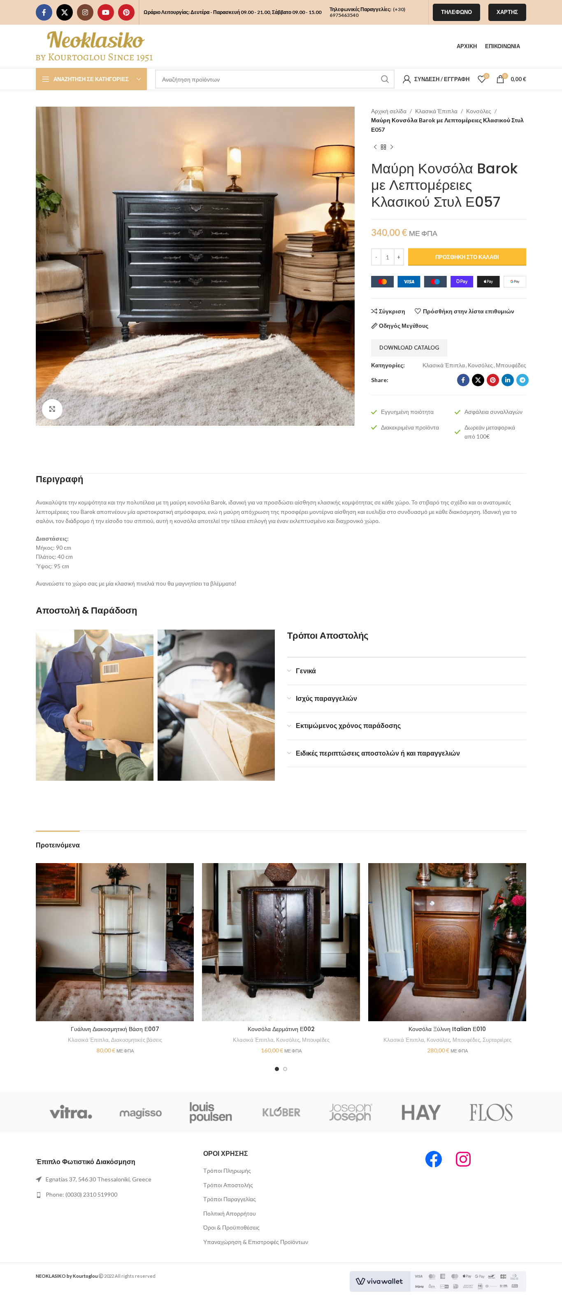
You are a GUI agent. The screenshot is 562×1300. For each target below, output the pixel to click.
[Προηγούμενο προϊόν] (375, 147)
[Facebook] (434, 1159)
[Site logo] (94, 45)
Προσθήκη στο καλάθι (467, 257)
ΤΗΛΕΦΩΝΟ (456, 12)
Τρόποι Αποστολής (228, 1184)
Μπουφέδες (511, 365)
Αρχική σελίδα (388, 110)
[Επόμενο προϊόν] (392, 147)
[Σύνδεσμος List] (113, 1179)
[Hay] (421, 1112)
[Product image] (115, 942)
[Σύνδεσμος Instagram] (85, 12)
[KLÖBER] (281, 1112)
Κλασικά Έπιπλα (436, 110)
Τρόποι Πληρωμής (227, 1170)
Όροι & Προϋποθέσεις (231, 1227)
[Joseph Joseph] (351, 1112)
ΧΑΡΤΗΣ (507, 12)
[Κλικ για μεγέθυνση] (52, 409)
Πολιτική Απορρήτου (229, 1213)
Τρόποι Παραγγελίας (229, 1198)
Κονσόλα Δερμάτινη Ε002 (281, 1029)
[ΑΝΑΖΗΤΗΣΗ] (385, 79)
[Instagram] (463, 1159)
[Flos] (491, 1112)
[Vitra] (71, 1112)
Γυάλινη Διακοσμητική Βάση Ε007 (115, 1029)
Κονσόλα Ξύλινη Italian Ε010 (447, 1029)
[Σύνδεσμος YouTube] (106, 12)
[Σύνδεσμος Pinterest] (126, 12)
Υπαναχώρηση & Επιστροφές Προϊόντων (255, 1241)
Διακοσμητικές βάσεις (136, 1039)
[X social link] (64, 12)
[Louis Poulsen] (211, 1112)
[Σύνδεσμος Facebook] (44, 12)
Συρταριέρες (497, 1039)
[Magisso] (141, 1112)
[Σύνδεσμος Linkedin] (508, 380)
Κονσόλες (478, 110)
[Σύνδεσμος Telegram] (522, 380)
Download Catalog (409, 347)
